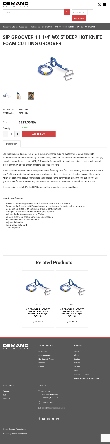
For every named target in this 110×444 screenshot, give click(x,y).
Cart (4, 395)
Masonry (41, 363)
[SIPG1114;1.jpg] (55, 69)
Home (76, 351)
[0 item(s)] (99, 3)
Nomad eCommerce (19, 434)
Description (11, 144)
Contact (77, 359)
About (76, 355)
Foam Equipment (45, 355)
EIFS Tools (42, 351)
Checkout (6, 399)
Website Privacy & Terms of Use (86, 378)
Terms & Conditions (81, 374)
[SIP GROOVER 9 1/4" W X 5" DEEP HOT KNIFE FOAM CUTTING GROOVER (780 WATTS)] (72, 287)
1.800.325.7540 (47, 403)
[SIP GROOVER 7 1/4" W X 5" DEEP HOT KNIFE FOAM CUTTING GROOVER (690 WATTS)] (38, 287)
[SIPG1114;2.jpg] (19, 96)
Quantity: (7, 128)
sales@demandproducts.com (53, 408)
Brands (41, 367)
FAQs (76, 371)
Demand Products (16, 5)
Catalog (77, 363)
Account (6, 391)
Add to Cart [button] (79, 18)
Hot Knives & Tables (46, 359)
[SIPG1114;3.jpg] (31, 96)
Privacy (77, 367)
